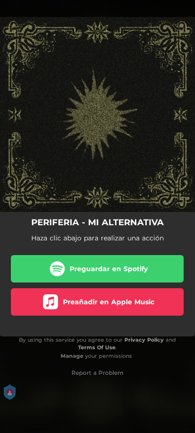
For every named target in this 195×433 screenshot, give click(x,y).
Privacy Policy (144, 339)
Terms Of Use (96, 347)
